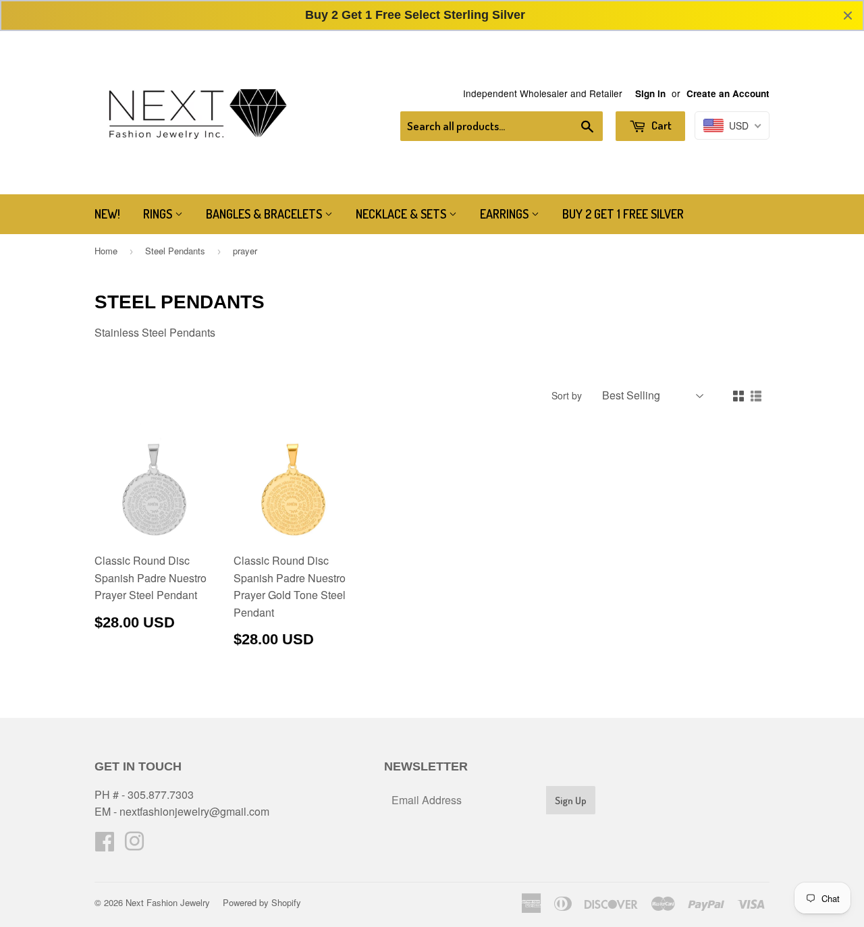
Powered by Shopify (262, 902)
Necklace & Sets (402, 213)
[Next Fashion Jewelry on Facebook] (104, 845)
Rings (159, 213)
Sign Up (571, 800)
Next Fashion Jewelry (168, 902)
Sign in (650, 93)
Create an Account (728, 93)
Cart (660, 125)
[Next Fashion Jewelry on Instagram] (134, 845)
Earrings (505, 213)
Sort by (566, 395)
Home (105, 250)
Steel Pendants (175, 250)
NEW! (107, 213)
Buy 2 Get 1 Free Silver (623, 213)
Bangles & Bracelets (265, 213)
